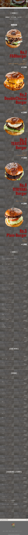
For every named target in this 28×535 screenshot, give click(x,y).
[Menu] (27, 1)
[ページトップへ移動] (26, 520)
